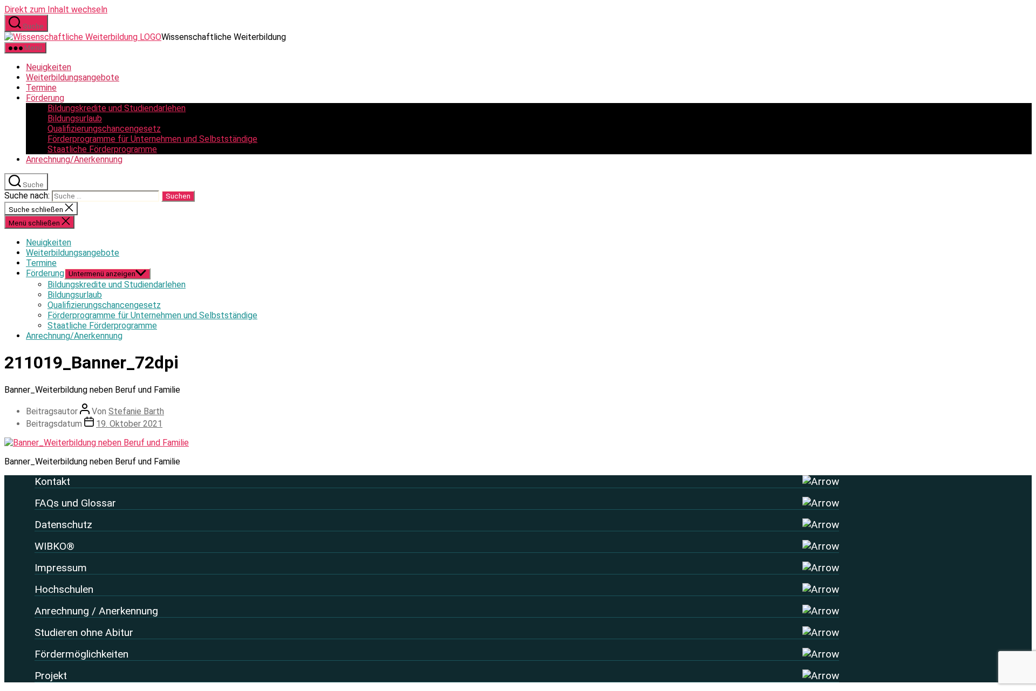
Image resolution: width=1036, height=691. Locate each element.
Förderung (45, 98)
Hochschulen (64, 589)
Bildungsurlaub (74, 118)
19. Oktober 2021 (129, 424)
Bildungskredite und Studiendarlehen (116, 108)
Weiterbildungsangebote (72, 77)
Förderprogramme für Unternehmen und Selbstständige (152, 139)
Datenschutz (63, 524)
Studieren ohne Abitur (84, 632)
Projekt (51, 675)
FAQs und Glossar (75, 503)
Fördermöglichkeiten (81, 654)
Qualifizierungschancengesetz (104, 129)
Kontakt (52, 481)
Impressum (61, 568)
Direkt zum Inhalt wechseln (55, 9)
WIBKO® (54, 546)
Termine (41, 88)
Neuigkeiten (48, 67)
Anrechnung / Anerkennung (96, 611)
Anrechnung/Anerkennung (74, 159)
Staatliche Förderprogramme (102, 149)
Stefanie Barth (136, 411)
